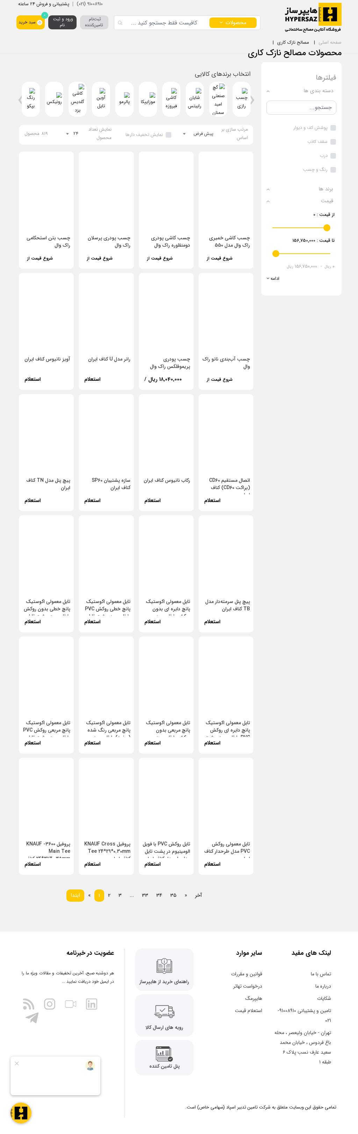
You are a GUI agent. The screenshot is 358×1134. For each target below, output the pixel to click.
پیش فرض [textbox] (203, 133)
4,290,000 (219, 263)
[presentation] (252, 102)
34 (159, 895)
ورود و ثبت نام (62, 22)
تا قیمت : (313, 240)
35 (173, 895)
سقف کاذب (317, 141)
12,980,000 (99, 263)
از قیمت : (324, 214)
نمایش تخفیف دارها (144, 134)
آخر (198, 895)
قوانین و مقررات (246, 974)
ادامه (274, 278)
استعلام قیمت (248, 1011)
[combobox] (198, 134)
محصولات (235, 23)
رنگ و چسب (315, 169)
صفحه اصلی (330, 42)
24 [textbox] (75, 133)
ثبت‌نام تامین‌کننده (94, 22)
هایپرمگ (253, 998)
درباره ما (323, 986)
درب (324, 155)
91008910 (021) (90, 4)
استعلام (92, 379)
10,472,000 (40, 263)
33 (145, 895)
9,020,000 (158, 263)
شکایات (324, 998)
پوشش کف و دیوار (310, 127)
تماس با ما (321, 974)
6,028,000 (218, 384)
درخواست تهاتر (247, 986)
